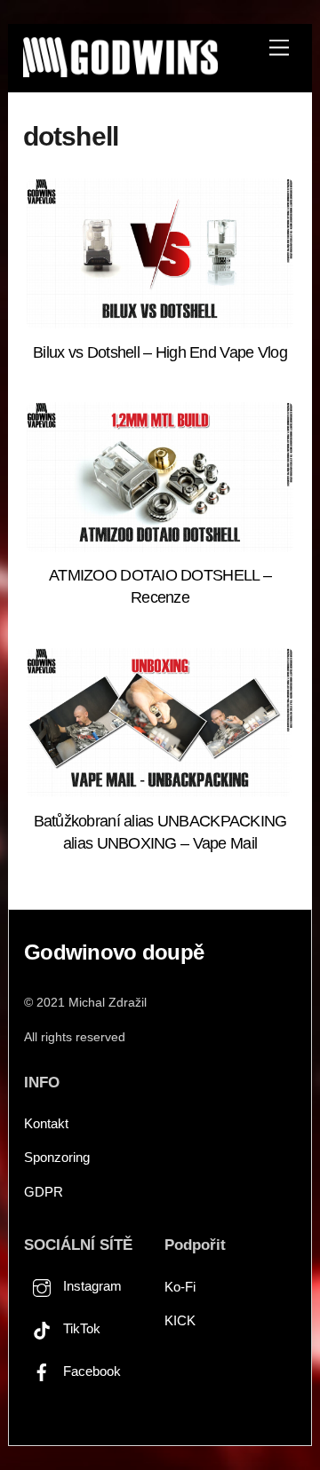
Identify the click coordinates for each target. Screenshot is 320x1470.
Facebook (90, 1371)
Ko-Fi (180, 1286)
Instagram (91, 1285)
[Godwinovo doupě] (120, 70)
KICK (180, 1320)
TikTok (80, 1328)
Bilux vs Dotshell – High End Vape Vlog (160, 352)
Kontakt (46, 1123)
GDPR (43, 1191)
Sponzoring (57, 1157)
